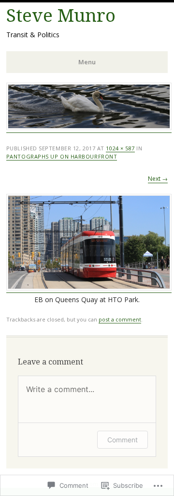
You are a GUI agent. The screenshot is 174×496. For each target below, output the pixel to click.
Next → (158, 179)
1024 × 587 (120, 148)
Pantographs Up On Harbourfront (61, 156)
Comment (122, 440)
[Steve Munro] (89, 127)
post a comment (120, 319)
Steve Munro (61, 15)
